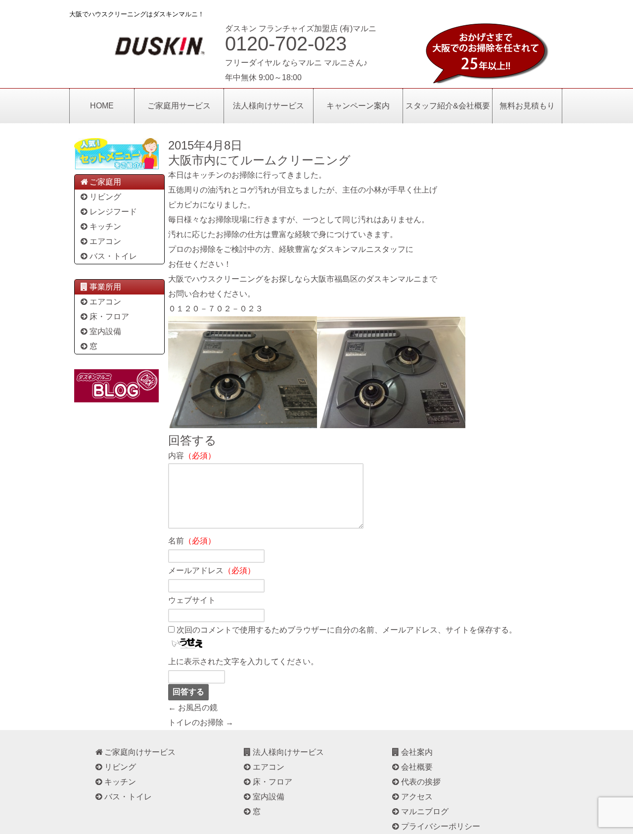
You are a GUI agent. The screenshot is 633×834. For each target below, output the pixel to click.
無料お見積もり (527, 105)
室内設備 (105, 331)
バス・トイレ (113, 256)
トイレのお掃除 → (200, 722)
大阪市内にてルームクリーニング (259, 160)
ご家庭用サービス (179, 105)
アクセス (417, 796)
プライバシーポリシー (440, 826)
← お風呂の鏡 (193, 707)
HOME (102, 105)
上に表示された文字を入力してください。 (243, 661)
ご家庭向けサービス (140, 752)
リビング (105, 197)
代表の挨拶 (421, 782)
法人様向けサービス (268, 105)
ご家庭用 (105, 182)
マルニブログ (425, 811)
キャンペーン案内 (358, 105)
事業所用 (105, 287)
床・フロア (109, 316)
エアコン (105, 241)
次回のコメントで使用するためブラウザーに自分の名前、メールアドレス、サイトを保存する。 (347, 630)
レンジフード (113, 211)
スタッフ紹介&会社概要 (448, 105)
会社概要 (417, 767)
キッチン (105, 226)
